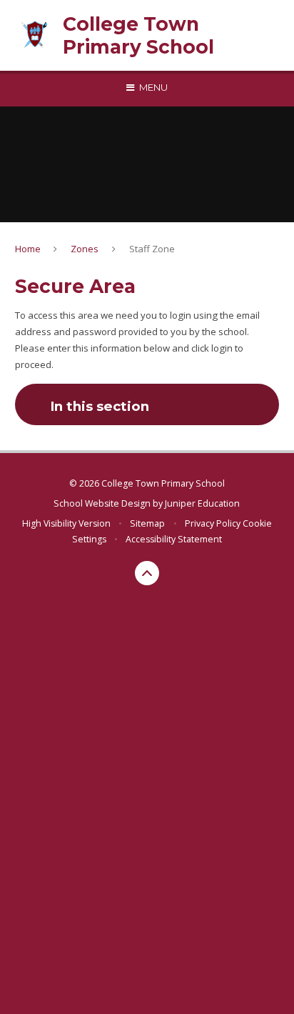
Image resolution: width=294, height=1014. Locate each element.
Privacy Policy (212, 523)
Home (28, 248)
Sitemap (147, 523)
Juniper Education (202, 503)
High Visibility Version (66, 523)
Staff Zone (152, 248)
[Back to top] (147, 573)
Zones (84, 248)
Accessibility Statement (174, 539)
